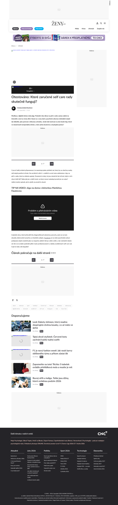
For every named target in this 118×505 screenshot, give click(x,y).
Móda (77, 28)
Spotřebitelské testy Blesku (63, 440)
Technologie (82, 451)
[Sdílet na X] (16, 300)
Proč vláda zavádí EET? (50, 463)
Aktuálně (14, 451)
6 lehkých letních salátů (33, 480)
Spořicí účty (97, 458)
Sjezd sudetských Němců (50, 460)
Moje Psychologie (16, 440)
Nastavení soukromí (97, 498)
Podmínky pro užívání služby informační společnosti (51, 498)
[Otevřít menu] (105, 23)
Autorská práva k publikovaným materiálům (26, 498)
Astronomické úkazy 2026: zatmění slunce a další (33, 466)
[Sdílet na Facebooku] (12, 300)
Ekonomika (98, 451)
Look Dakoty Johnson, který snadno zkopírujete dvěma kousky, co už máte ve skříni (53, 325)
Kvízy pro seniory (15, 465)
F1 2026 (62, 466)
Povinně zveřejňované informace (82, 500)
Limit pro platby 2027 (99, 461)
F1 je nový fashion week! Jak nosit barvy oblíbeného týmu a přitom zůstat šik (52, 352)
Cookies (89, 498)
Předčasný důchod (98, 456)
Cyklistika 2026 (64, 471)
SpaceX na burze (81, 456)
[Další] (52, 164)
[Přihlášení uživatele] (97, 23)
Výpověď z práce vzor (49, 468)
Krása (83, 28)
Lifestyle (91, 28)
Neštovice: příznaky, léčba (17, 458)
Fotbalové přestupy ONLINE (34, 443)
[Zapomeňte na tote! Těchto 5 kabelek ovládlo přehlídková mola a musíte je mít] (21, 368)
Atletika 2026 (64, 469)
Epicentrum (14, 456)
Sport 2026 (65, 451)
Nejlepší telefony (81, 458)
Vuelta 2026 (81, 443)
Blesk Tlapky (27, 440)
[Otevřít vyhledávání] (101, 23)
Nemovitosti (77, 440)
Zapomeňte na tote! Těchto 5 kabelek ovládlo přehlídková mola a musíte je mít (52, 366)
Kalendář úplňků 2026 (16, 468)
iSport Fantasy (48, 440)
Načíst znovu (43, 218)
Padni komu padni (48, 465)
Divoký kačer (47, 470)
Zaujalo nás (100, 28)
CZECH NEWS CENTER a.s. (66, 493)
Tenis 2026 (63, 463)
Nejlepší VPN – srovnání (83, 466)
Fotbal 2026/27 (64, 458)
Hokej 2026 (63, 461)
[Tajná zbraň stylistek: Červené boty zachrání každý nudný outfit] (21, 340)
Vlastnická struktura (32, 500)
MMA (62, 456)
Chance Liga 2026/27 (69, 443)
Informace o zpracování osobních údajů (76, 498)
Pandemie (47, 238)
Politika (47, 451)
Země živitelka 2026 (99, 469)
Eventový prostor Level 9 (52, 443)
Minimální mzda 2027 (99, 466)
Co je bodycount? (15, 470)
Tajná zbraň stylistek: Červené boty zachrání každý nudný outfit (50, 338)
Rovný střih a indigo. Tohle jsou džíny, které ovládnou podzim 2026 (51, 379)
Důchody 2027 (98, 463)
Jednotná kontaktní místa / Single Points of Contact (51, 500)
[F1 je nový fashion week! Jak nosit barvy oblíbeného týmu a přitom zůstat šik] (21, 354)
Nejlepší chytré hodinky (83, 463)
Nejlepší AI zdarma (82, 461)
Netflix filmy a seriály (82, 469)
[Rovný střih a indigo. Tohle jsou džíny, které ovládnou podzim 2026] (21, 382)
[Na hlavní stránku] (59, 23)
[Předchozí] (33, 164)
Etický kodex (69, 500)
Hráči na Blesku (38, 440)
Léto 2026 (31, 451)
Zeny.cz (13, 46)
